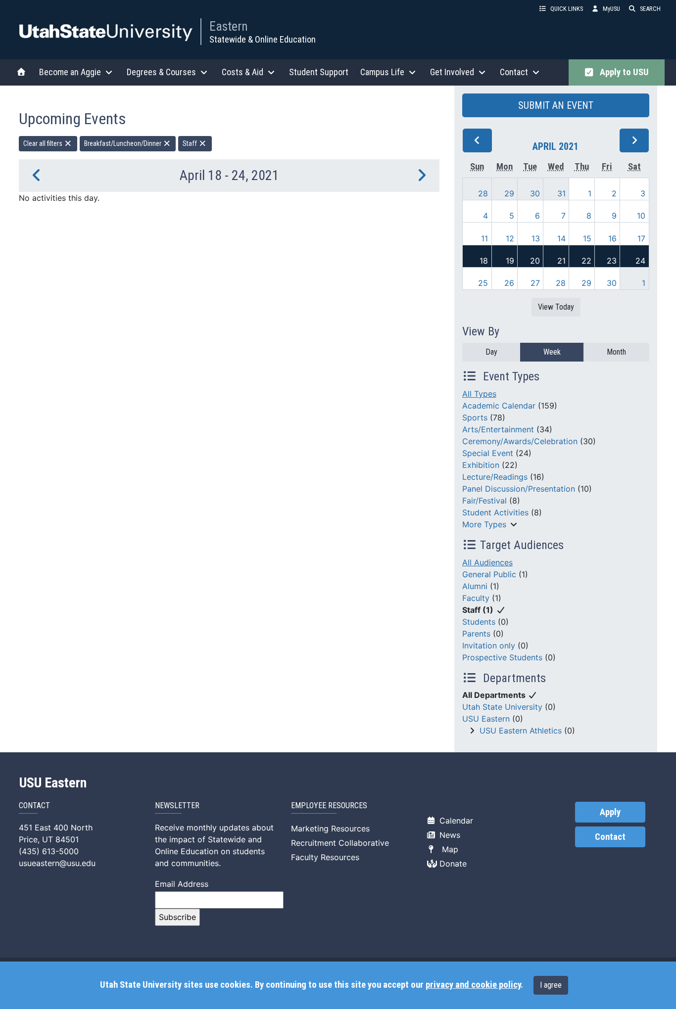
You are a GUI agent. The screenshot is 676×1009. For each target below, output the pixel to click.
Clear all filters (43, 143)
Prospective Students (502, 657)
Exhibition (480, 465)
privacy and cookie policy (473, 984)
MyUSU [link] (611, 8)
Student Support (318, 72)
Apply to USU (622, 72)
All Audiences (487, 562)
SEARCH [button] (650, 8)
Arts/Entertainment (498, 429)
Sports (474, 417)
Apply (610, 812)
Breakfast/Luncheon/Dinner (123, 143)
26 (509, 283)
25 (483, 283)
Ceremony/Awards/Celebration (520, 441)
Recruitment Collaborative (340, 843)
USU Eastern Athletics (521, 730)
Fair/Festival (484, 500)
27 (535, 283)
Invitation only (488, 645)
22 (586, 261)
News (448, 835)
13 (535, 238)
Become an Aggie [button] (70, 72)
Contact (610, 836)
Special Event (487, 453)
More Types (484, 524)
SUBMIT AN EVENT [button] (555, 105)
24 (640, 261)
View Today (556, 307)
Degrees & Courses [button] (161, 72)
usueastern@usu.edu (57, 863)
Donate (452, 864)
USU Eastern (486, 719)
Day (491, 352)
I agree (551, 985)
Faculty (475, 598)
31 (561, 193)
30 (535, 193)
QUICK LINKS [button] (566, 8)
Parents (476, 634)
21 (561, 261)
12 (510, 238)
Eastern (228, 26)
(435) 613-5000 (49, 851)
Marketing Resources (330, 828)
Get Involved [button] (452, 72)
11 (484, 238)
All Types (479, 394)
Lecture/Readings (495, 477)
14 (561, 238)
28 (483, 193)
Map (447, 849)
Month (616, 352)
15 (587, 238)
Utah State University (502, 707)
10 (641, 216)
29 (509, 193)
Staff (190, 143)
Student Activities (495, 512)
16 (612, 238)
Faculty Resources (325, 857)
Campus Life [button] (382, 72)
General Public (489, 574)
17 (641, 238)
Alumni (474, 586)
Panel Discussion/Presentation (518, 489)
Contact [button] (514, 72)
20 (535, 261)
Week (552, 352)
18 (484, 261)
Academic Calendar (498, 406)
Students (478, 622)
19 (510, 261)
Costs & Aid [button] (242, 72)
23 (612, 261)
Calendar (455, 821)
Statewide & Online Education (262, 39)
